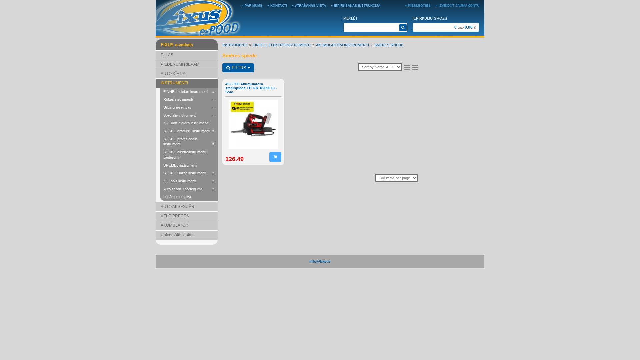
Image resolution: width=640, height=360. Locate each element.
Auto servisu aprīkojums (188, 189)
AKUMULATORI (175, 225)
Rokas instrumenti (188, 99)
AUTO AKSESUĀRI (178, 206)
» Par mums (252, 5)
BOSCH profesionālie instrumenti (188, 141)
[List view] (407, 67)
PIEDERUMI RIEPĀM (180, 64)
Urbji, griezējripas (188, 107)
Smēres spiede (388, 45)
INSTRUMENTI (174, 83)
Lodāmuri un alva (177, 197)
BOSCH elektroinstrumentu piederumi (185, 154)
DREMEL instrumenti (180, 165)
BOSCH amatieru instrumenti (188, 131)
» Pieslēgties (418, 5)
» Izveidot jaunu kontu (457, 5)
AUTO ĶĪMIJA (173, 73)
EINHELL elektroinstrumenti (188, 92)
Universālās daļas (177, 235)
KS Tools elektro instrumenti (185, 123)
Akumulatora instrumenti (342, 45)
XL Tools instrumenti (188, 181)
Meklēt (350, 18)
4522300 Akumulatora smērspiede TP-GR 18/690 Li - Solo (251, 88)
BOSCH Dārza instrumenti (188, 173)
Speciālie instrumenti (188, 115)
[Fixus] (199, 17)
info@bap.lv (320, 261)
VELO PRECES (175, 216)
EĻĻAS (167, 55)
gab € (465, 27)
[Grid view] (415, 67)
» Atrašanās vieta (309, 5)
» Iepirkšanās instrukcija (355, 5)
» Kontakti (277, 5)
